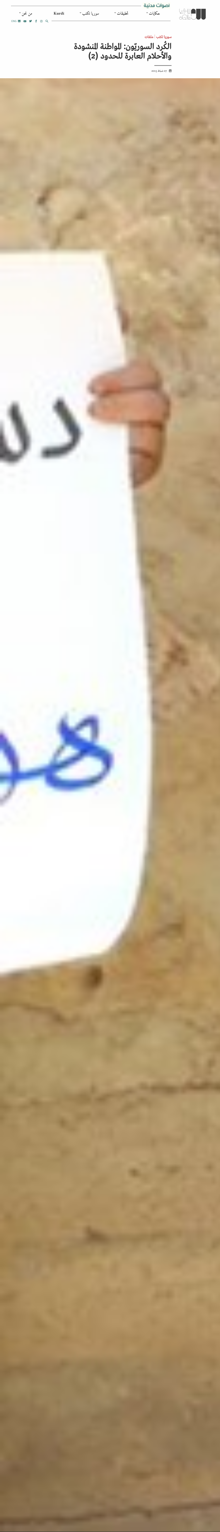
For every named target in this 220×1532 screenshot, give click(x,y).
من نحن (27, 13)
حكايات (154, 13)
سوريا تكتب (90, 13)
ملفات (149, 36)
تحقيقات (122, 13)
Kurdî (59, 13)
